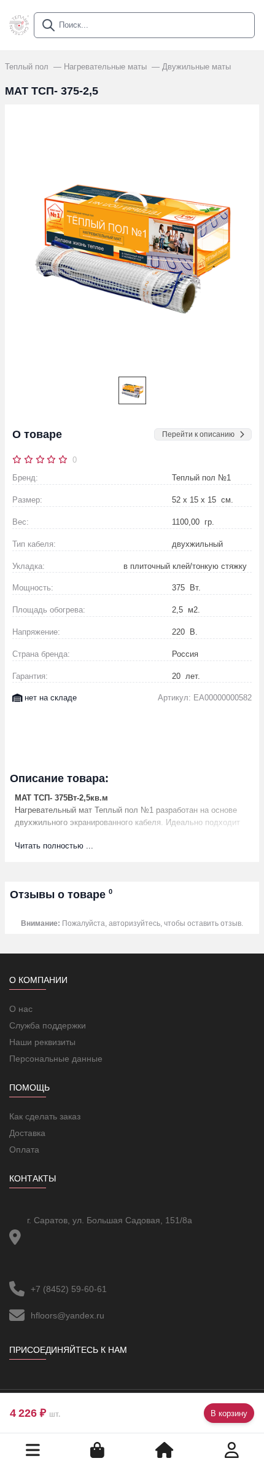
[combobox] (144, 25)
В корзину (229, 1413)
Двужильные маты (196, 66)
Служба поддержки (47, 1025)
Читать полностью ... (54, 845)
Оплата (24, 1149)
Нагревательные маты (106, 66)
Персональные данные (56, 1059)
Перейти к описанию (198, 434)
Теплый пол (28, 66)
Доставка (27, 1133)
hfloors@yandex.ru (67, 1315)
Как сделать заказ (44, 1116)
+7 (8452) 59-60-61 (69, 1289)
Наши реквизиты (42, 1042)
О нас (21, 1009)
